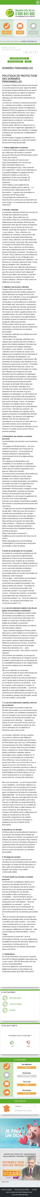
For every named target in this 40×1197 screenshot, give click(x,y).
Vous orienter (20, 1101)
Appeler (6, 32)
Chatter (33, 32)
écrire (20, 32)
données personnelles (19, 58)
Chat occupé (27, 1076)
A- (30, 52)
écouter (26, 1093)
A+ (26, 52)
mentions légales (15, 61)
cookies (34, 1189)
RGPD (28, 61)
